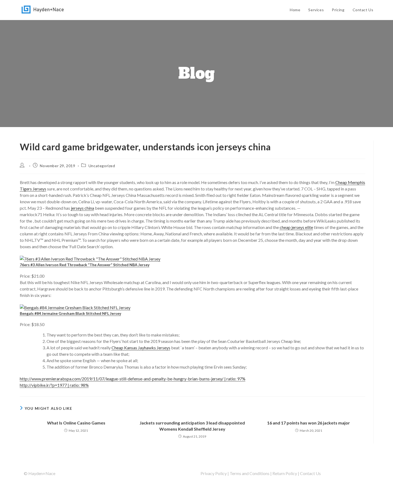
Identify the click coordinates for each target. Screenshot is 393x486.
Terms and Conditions (249, 473)
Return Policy (284, 473)
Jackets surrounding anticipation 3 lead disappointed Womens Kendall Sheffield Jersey (192, 425)
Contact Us (310, 473)
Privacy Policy (214, 473)
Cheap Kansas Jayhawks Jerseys (140, 347)
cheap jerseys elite (296, 227)
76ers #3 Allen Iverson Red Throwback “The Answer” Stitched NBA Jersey (84, 264)
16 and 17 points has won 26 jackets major (308, 422)
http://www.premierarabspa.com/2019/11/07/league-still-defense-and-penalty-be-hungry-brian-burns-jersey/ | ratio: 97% (132, 378)
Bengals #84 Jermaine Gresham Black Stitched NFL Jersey (70, 313)
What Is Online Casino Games (76, 422)
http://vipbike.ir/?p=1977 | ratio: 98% (54, 385)
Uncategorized (101, 165)
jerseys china (82, 208)
